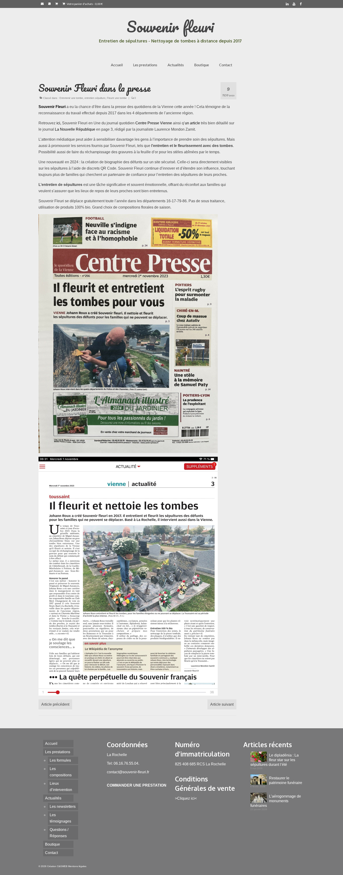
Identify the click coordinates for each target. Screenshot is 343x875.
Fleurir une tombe (117, 98)
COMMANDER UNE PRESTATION (136, 785)
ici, (58, 123)
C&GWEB (62, 866)
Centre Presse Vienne (153, 123)
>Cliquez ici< (186, 798)
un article (192, 123)
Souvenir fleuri (170, 26)
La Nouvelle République (75, 129)
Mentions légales (77, 866)
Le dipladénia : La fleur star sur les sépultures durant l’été (274, 760)
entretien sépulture (94, 98)
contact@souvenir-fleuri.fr (128, 772)
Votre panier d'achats (84, 4)
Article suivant (222, 704)
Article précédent (55, 704)
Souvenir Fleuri (52, 107)
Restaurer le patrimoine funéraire (285, 780)
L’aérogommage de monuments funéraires (275, 801)
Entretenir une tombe (71, 98)
